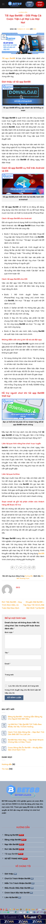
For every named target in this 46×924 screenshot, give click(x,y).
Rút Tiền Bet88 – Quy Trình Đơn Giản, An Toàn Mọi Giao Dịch (12, 605)
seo (34, 29)
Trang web (9, 675)
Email (7, 664)
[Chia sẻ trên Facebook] (17, 568)
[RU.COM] (14, 4)
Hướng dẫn (23, 12)
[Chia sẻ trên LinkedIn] (34, 568)
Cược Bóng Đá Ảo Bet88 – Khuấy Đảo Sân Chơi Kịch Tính (25, 748)
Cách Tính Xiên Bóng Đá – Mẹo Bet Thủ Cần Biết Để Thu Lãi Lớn (26, 733)
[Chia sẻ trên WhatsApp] (12, 568)
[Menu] (3, 4)
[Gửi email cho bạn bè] (25, 568)
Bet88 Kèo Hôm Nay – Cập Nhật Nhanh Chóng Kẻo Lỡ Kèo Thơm (26, 741)
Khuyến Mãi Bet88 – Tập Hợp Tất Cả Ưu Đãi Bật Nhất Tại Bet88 (33, 605)
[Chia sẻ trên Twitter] (21, 568)
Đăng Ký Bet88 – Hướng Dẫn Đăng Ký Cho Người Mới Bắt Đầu (25, 717)
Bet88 (41, 553)
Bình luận (9, 632)
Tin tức (5, 769)
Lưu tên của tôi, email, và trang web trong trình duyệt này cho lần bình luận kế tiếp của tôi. (22, 689)
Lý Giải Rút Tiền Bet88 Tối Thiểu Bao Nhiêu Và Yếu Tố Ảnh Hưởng (25, 725)
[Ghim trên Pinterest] (29, 568)
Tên (7, 653)
